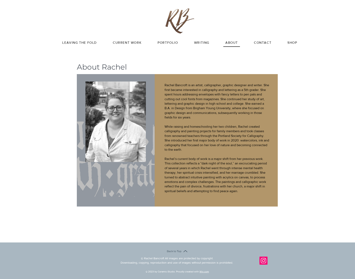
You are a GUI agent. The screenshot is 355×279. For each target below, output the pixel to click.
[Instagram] (263, 261)
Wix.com (204, 271)
